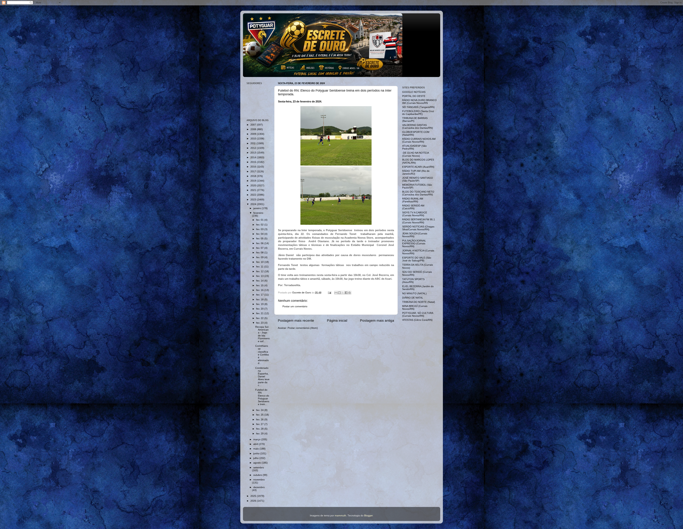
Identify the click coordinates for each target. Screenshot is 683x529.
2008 (253, 129)
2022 (253, 194)
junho (256, 453)
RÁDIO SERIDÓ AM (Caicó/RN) (413, 207)
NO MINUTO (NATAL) (414, 293)
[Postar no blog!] (339, 292)
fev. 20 (260, 308)
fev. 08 (260, 252)
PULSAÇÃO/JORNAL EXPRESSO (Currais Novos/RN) (414, 243)
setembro (258, 467)
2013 (253, 152)
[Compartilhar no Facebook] (346, 292)
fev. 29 (260, 433)
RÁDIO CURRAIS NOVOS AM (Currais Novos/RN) (419, 140)
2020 (253, 185)
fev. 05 (260, 238)
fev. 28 (260, 428)
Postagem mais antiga (377, 320)
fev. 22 (260, 318)
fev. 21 (260, 313)
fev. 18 (260, 299)
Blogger (368, 515)
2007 (253, 124)
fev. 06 (260, 243)
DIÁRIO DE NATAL (412, 297)
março (257, 439)
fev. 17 (260, 294)
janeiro (257, 208)
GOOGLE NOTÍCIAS (413, 92)
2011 (253, 143)
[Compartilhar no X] (343, 292)
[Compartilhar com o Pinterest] (349, 292)
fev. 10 (260, 262)
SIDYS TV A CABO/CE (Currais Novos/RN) (414, 214)
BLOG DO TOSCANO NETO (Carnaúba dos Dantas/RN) (418, 193)
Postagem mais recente (296, 320)
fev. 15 (260, 285)
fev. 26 (260, 419)
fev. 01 (260, 220)
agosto (257, 462)
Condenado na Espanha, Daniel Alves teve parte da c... (262, 377)
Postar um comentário (294, 306)
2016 (253, 166)
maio (256, 448)
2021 (253, 190)
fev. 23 (260, 322)
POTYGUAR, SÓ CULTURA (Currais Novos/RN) (417, 314)
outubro (258, 475)
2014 (253, 157)
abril (256, 444)
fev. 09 (260, 257)
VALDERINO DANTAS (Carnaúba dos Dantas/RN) (417, 126)
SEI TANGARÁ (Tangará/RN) (418, 107)
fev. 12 (260, 271)
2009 (253, 134)
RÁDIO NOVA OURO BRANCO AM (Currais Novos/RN (419, 101)
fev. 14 (260, 280)
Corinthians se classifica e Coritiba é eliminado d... (262, 355)
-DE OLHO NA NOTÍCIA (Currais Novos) (415, 154)
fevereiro (258, 213)
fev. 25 (260, 414)
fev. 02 (260, 224)
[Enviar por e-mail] (336, 292)
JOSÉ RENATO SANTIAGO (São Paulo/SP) (417, 179)
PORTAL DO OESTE (413, 96)
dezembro (259, 487)
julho (256, 458)
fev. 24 (260, 410)
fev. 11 (260, 266)
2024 (253, 204)
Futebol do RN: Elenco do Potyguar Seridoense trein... (262, 397)
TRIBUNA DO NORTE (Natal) (418, 302)
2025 (253, 496)
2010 (253, 138)
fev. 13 (260, 276)
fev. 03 (260, 229)
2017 (253, 171)
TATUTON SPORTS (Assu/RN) (413, 280)
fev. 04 (260, 234)
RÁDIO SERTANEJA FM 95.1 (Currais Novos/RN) (418, 221)
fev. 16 (260, 290)
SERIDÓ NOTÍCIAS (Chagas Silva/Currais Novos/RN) (418, 228)
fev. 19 (260, 304)
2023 (253, 199)
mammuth (340, 515)
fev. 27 (260, 424)
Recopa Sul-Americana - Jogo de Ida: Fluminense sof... (262, 334)
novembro (259, 479)
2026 (253, 500)
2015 (253, 162)
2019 (253, 180)
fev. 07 (260, 248)
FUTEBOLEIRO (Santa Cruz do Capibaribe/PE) (418, 112)
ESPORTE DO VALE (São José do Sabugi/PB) (416, 259)
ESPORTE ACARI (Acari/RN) (418, 167)
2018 (253, 176)
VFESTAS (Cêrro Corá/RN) (417, 320)
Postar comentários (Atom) (303, 328)
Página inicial (337, 320)
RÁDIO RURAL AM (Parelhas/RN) (412, 200)
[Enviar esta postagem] (329, 292)
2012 (253, 148)
